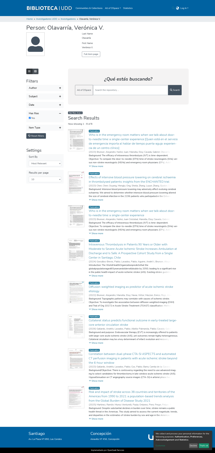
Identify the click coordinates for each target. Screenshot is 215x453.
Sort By (33, 156)
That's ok (203, 445)
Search (176, 90)
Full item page (91, 54)
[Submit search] (173, 8)
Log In (183, 8)
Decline (193, 445)
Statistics (128, 8)
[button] (177, 8)
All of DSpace (84, 90)
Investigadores (68, 19)
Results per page (39, 172)
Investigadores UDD (46, 19)
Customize (160, 445)
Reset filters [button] (37, 135)
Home (29, 19)
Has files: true (75, 113)
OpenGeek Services (115, 450)
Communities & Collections (89, 8)
